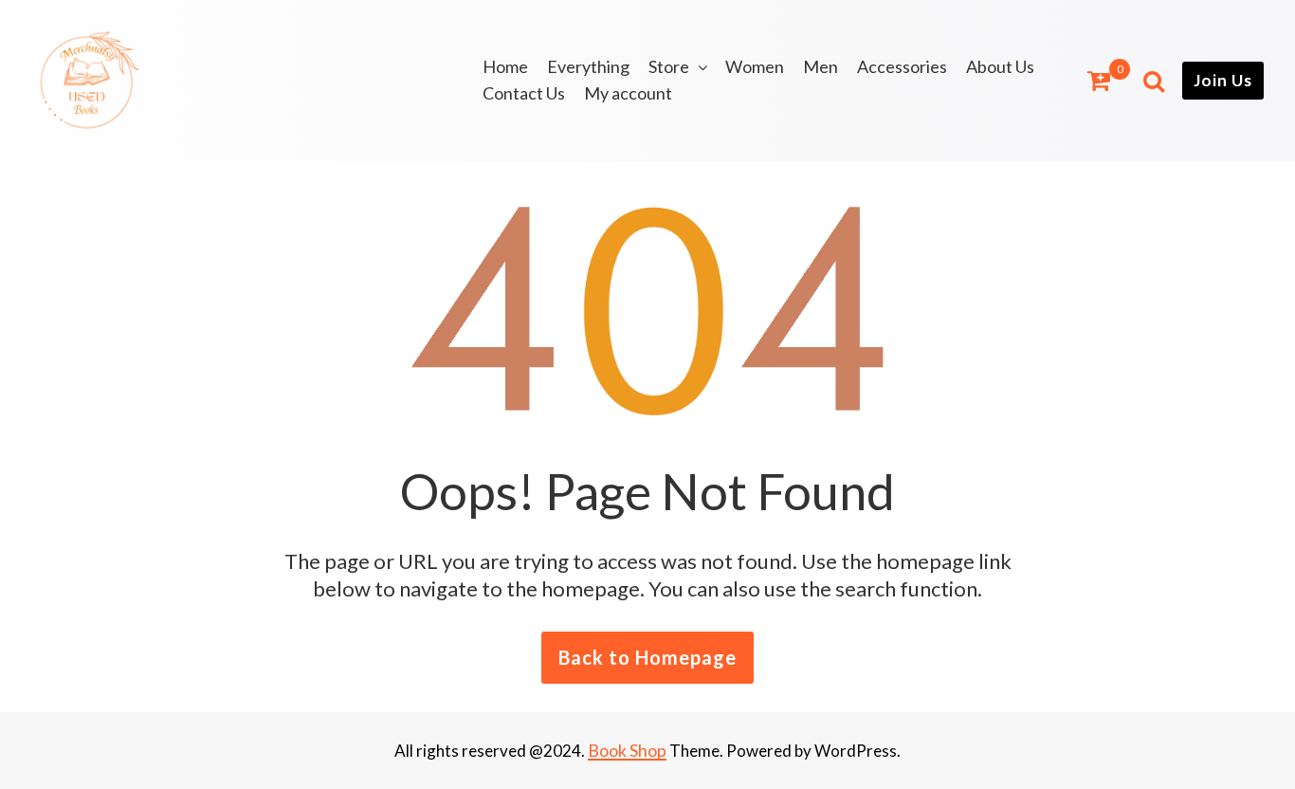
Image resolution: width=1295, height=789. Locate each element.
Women (754, 66)
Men (820, 66)
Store (668, 66)
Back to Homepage (647, 657)
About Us (1000, 66)
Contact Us (524, 93)
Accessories (902, 66)
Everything (588, 66)
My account (628, 93)
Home (505, 66)
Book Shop (627, 750)
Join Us (1223, 80)
